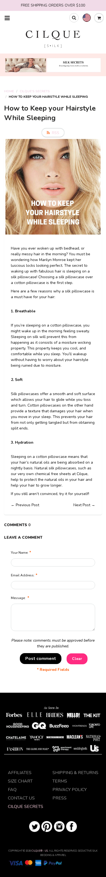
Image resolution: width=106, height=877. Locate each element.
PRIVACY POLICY (69, 790)
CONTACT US (21, 798)
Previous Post (27, 505)
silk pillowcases (62, 468)
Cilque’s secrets (35, 91)
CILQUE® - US (40, 850)
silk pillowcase (71, 277)
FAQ (12, 790)
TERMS (59, 781)
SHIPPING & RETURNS (75, 773)
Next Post (81, 505)
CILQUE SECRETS (25, 807)
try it (63, 493)
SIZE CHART (20, 781)
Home (9, 91)
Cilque (82, 473)
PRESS (59, 798)
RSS (55, 132)
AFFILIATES (20, 773)
